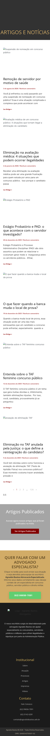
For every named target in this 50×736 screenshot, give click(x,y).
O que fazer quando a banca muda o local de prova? (24, 306)
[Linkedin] (29, 646)
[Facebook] (13, 646)
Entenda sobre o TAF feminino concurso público (22, 376)
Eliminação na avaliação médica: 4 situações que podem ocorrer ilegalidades (23, 156)
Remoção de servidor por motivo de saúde (22, 81)
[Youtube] (36, 646)
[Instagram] (21, 646)
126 (32, 489)
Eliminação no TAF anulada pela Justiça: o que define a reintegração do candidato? (23, 448)
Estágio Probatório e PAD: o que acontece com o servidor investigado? (24, 230)
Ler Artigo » (7, 109)
